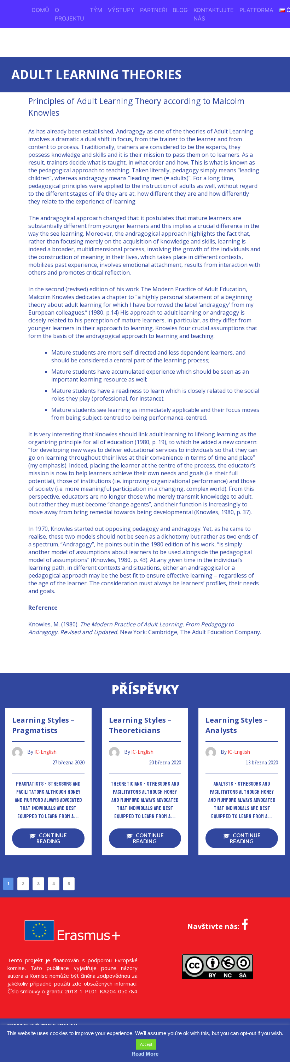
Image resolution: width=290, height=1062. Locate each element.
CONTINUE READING (51, 838)
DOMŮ (40, 9)
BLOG (180, 9)
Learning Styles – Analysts (236, 725)
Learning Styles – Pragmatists (43, 725)
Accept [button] (146, 1044)
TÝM (96, 9)
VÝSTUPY (121, 9)
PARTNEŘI (153, 9)
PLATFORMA (256, 9)
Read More (145, 1054)
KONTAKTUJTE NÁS (213, 14)
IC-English (45, 752)
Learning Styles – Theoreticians (140, 725)
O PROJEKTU (69, 14)
